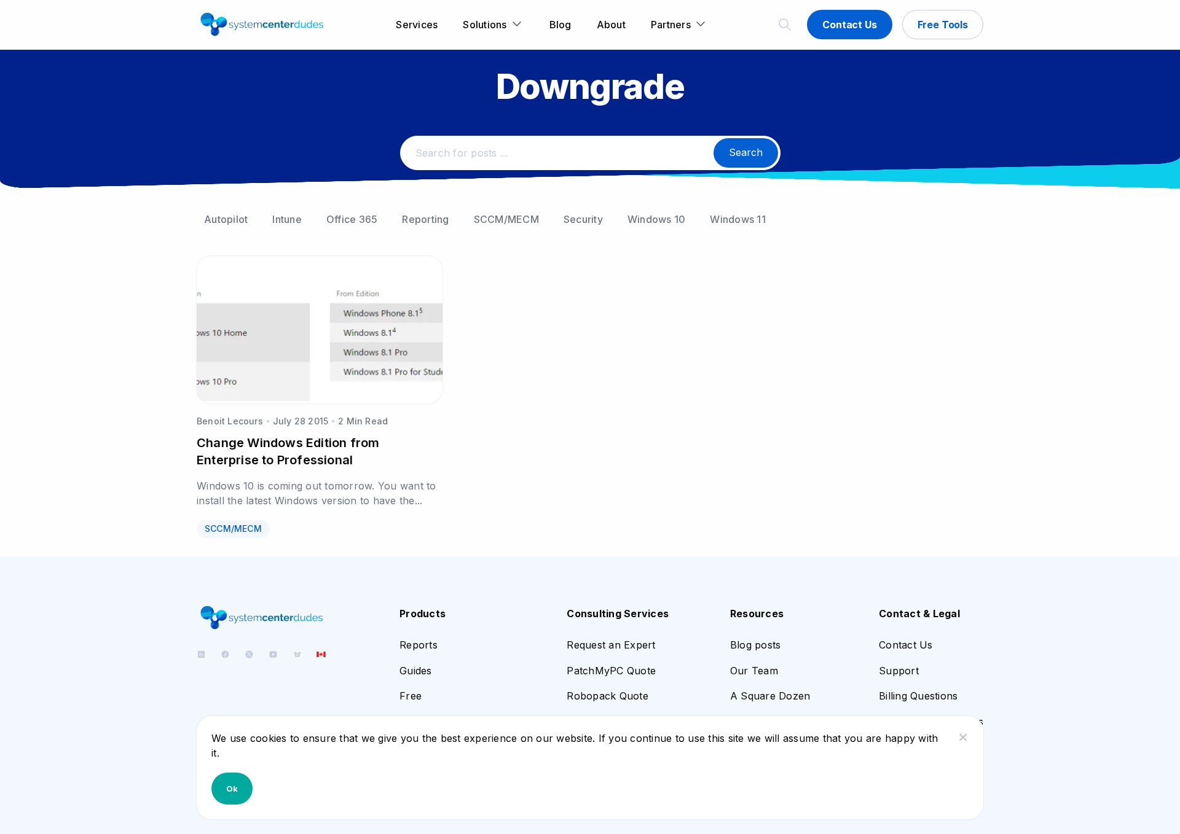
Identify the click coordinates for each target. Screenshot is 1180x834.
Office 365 (352, 219)
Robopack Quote (607, 696)
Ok (232, 788)
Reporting (425, 219)
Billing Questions (918, 696)
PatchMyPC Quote (611, 670)
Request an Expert (611, 645)
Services (417, 24)
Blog (560, 24)
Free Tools (943, 24)
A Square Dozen (770, 696)
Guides (415, 670)
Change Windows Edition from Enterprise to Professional (288, 451)
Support (899, 670)
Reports (418, 645)
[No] (962, 737)
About (611, 24)
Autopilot (226, 219)
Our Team (754, 670)
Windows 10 (656, 219)
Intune (287, 219)
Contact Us (849, 24)
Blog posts (755, 645)
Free (410, 696)
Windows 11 (738, 219)
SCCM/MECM (506, 219)
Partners (671, 24)
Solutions (484, 24)
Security (583, 219)
